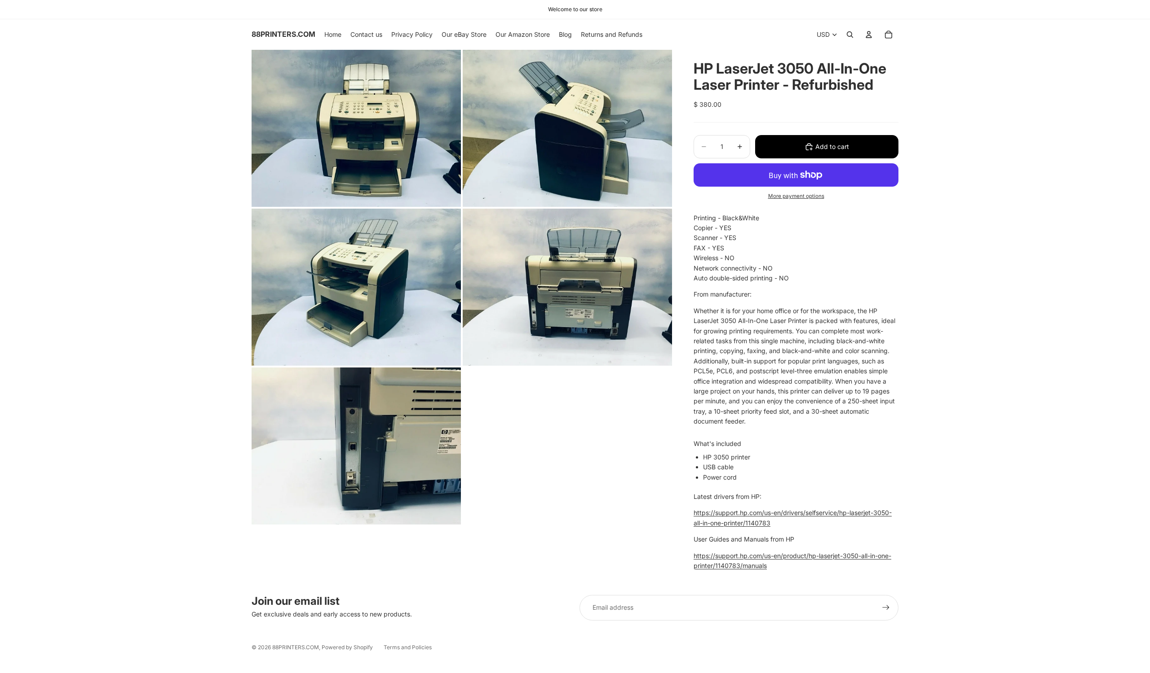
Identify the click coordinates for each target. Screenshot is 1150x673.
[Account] (869, 34)
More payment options (796, 196)
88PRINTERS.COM (295, 647)
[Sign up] (885, 607)
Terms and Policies (408, 647)
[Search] (850, 34)
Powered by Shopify (347, 647)
